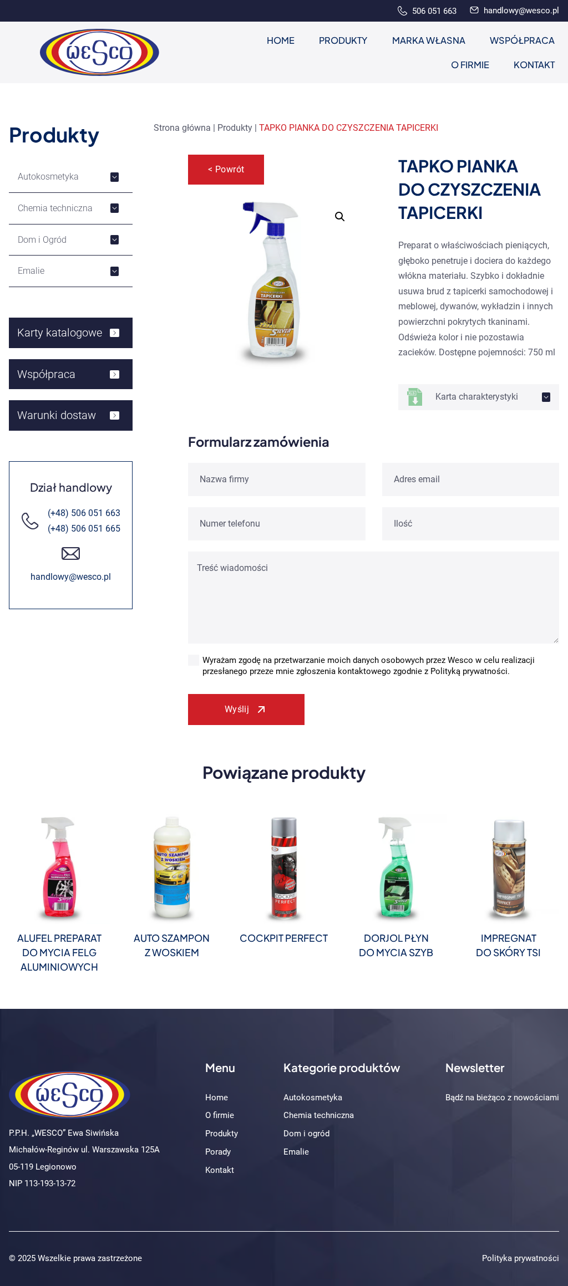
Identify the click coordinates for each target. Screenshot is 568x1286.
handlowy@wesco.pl (520, 11)
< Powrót (226, 169)
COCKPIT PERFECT (284, 938)
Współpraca (46, 374)
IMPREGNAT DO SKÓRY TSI (508, 945)
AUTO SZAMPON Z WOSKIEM (172, 945)
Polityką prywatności (469, 671)
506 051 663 (433, 11)
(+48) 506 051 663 (84, 513)
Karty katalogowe (59, 332)
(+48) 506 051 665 (84, 528)
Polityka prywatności (520, 1258)
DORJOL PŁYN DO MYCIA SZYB (396, 945)
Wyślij (237, 709)
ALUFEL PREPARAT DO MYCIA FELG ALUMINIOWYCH (59, 952)
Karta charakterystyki (476, 396)
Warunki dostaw (56, 415)
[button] (340, 217)
